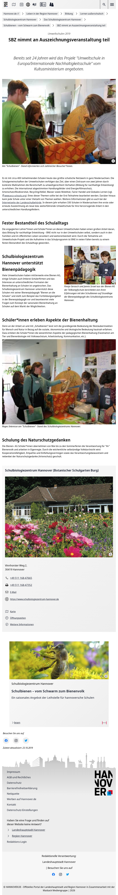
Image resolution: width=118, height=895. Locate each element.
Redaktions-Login (17, 841)
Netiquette (13, 793)
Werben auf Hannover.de (21, 799)
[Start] (6, 4)
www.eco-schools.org (15, 195)
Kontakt (11, 804)
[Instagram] (16, 740)
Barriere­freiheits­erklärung (22, 788)
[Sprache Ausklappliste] (28, 4)
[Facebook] (6, 740)
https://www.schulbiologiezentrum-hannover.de (34, 599)
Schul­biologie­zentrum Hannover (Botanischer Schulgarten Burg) (52, 470)
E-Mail (13, 592)
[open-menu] (112, 4)
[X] (26, 740)
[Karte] (14, 4)
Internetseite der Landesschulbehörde (21, 202)
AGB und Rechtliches (19, 777)
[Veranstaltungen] (21, 4)
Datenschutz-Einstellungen (22, 810)
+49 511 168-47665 (21, 578)
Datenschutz (14, 782)
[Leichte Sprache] (34, 4)
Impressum (13, 771)
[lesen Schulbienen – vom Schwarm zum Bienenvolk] (59, 684)
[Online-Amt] (43, 4)
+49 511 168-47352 (21, 585)
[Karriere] (51, 4)
